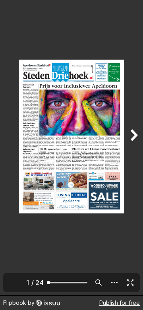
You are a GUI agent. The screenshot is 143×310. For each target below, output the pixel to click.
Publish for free (119, 302)
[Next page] (133, 147)
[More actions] (114, 283)
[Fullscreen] (130, 283)
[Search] (98, 283)
